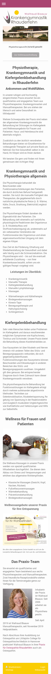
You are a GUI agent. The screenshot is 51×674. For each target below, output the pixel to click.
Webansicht (40, 669)
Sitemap (9, 669)
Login (42, 667)
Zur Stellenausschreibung (25, 54)
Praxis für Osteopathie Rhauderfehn (24, 646)
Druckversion (14, 667)
